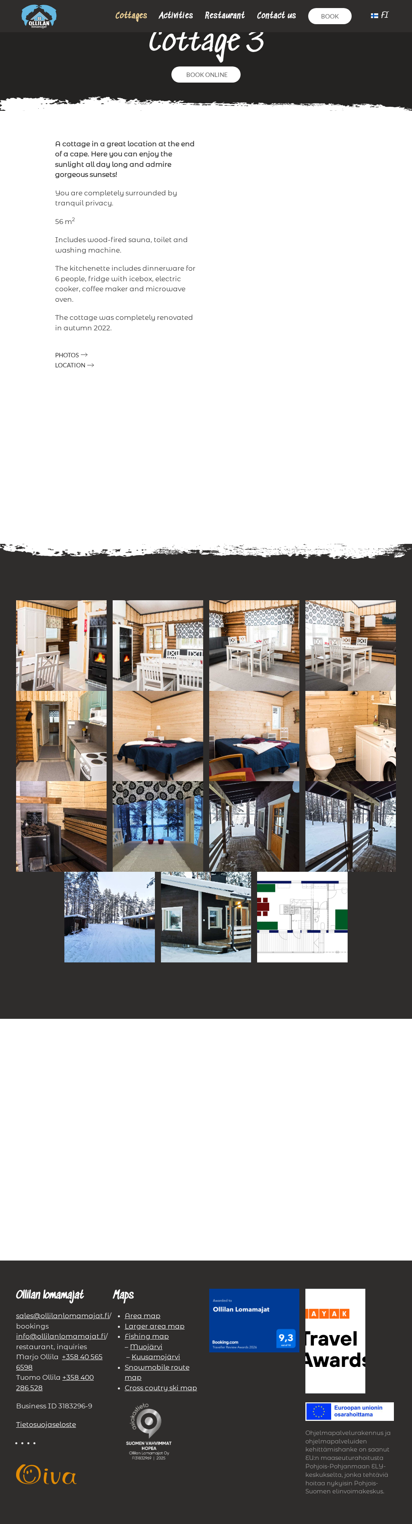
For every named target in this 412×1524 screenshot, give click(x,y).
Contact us (276, 16)
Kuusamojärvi (156, 1357)
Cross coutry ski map (161, 1388)
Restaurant (225, 16)
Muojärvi (146, 1347)
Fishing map (147, 1336)
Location (70, 365)
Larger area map (155, 1326)
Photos (67, 355)
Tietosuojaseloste (46, 1424)
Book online (207, 74)
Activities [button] (176, 16)
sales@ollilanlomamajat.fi (62, 1316)
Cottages (131, 16)
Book (330, 16)
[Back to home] (39, 16)
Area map (143, 1316)
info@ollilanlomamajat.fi (60, 1336)
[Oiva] (46, 1474)
